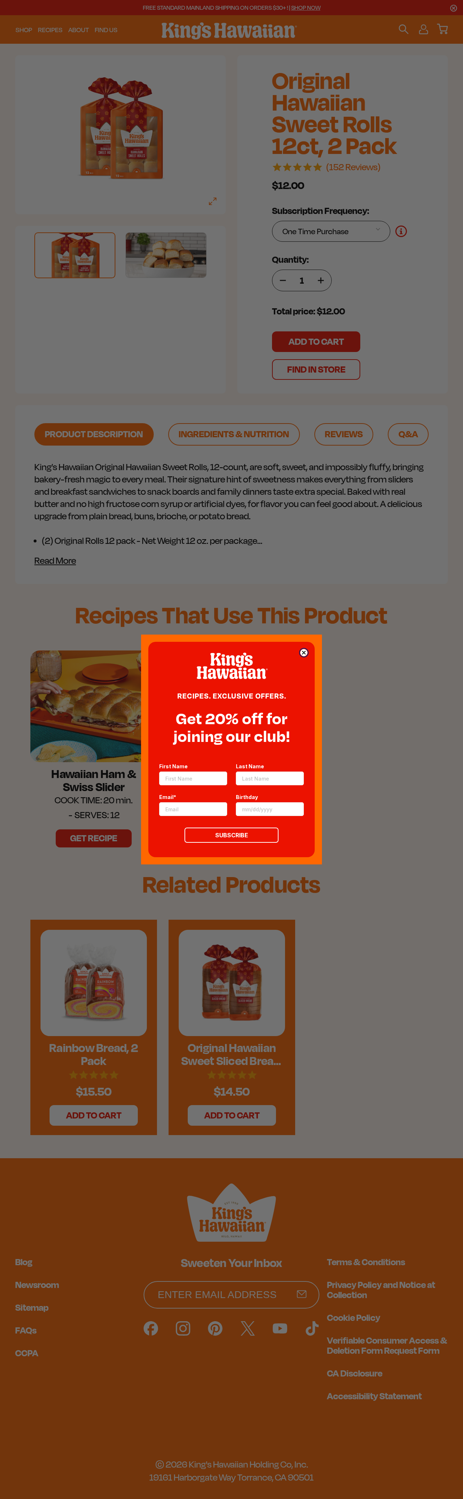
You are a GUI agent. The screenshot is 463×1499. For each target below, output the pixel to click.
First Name (173, 766)
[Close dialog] (303, 652)
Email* (167, 797)
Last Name (250, 766)
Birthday (247, 797)
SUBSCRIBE (231, 835)
